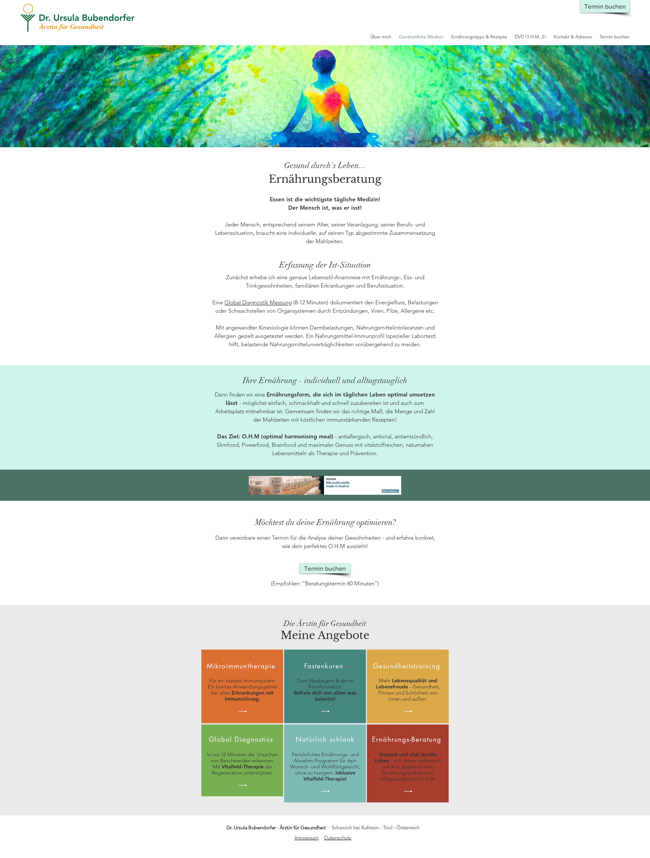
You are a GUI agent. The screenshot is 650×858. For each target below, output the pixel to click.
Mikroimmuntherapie (241, 666)
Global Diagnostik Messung (258, 302)
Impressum (306, 838)
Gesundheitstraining (406, 666)
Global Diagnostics (242, 739)
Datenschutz (337, 838)
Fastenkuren (324, 666)
